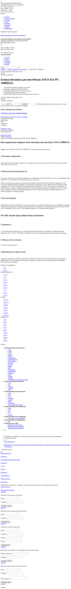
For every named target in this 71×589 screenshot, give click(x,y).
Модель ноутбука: (6, 553)
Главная (3, 69)
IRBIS (10, 366)
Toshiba (10, 378)
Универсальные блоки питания (18, 379)
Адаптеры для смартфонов (16, 418)
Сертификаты (47, 445)
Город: (3, 537)
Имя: (2, 498)
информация (8, 28)
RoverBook (11, 369)
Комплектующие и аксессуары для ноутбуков (13, 35)
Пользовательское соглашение (10, 460)
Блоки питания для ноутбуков (17, 69)
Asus (9, 390)
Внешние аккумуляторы (15, 428)
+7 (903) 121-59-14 (8, 12)
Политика (55, 445)
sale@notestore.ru (9, 441)
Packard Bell (12, 371)
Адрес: (3, 541)
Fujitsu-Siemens (12, 359)
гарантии (7, 23)
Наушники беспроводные (16, 426)
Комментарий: (5, 579)
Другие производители (15, 405)
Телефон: (3, 502)
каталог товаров (9, 18)
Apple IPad (11, 403)
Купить (9, 136)
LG (9, 413)
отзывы (6, 27)
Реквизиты (39, 445)
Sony (9, 374)
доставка (7, 20)
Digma (10, 354)
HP (9, 384)
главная (6, 17)
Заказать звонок (6, 54)
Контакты (7, 445)
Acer (9, 349)
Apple (10, 351)
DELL (10, 356)
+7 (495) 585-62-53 (8, 7)
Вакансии (18, 445)
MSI (9, 368)
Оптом (33, 445)
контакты (7, 25)
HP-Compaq (12, 361)
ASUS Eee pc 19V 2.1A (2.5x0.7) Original (14, 113)
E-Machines (11, 358)
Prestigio (10, 363)
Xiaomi (10, 376)
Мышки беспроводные (15, 425)
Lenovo (10, 364)
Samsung (10, 373)
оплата (6, 22)
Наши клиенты (26, 445)
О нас (13, 445)
